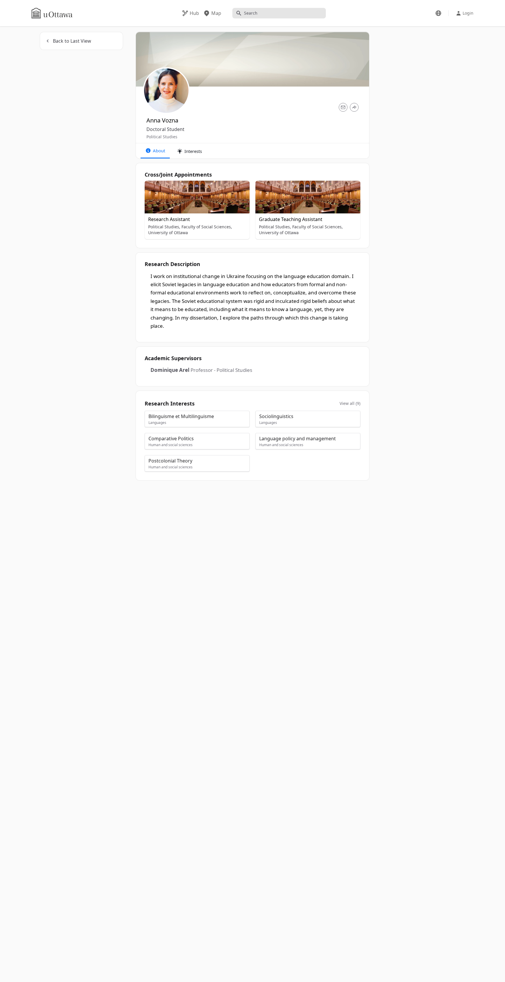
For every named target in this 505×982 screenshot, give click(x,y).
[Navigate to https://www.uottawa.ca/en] (52, 13)
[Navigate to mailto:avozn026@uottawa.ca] (343, 107)
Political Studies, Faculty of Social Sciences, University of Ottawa (190, 229)
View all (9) (350, 403)
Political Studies (161, 136)
